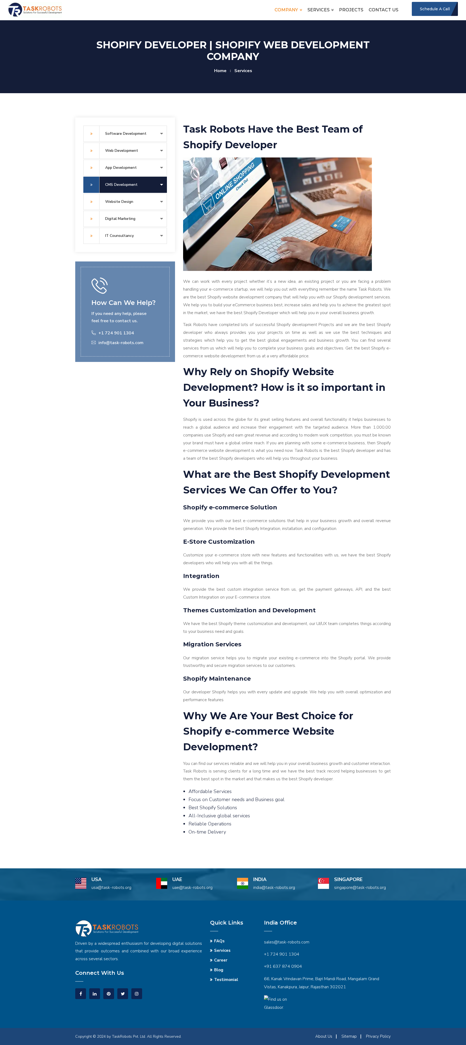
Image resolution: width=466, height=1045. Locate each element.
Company (286, 9)
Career (220, 960)
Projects (351, 9)
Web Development (121, 150)
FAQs (219, 941)
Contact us (383, 9)
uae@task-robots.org (192, 888)
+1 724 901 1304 (281, 954)
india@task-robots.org (274, 888)
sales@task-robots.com (286, 942)
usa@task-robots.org (111, 888)
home (220, 71)
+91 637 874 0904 (283, 966)
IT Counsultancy (119, 235)
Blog (218, 970)
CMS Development (121, 184)
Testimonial (226, 979)
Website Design (119, 201)
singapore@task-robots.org (360, 888)
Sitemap (349, 1036)
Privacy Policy (378, 1036)
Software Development (125, 133)
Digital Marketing (120, 218)
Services (318, 9)
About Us (323, 1036)
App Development (121, 167)
